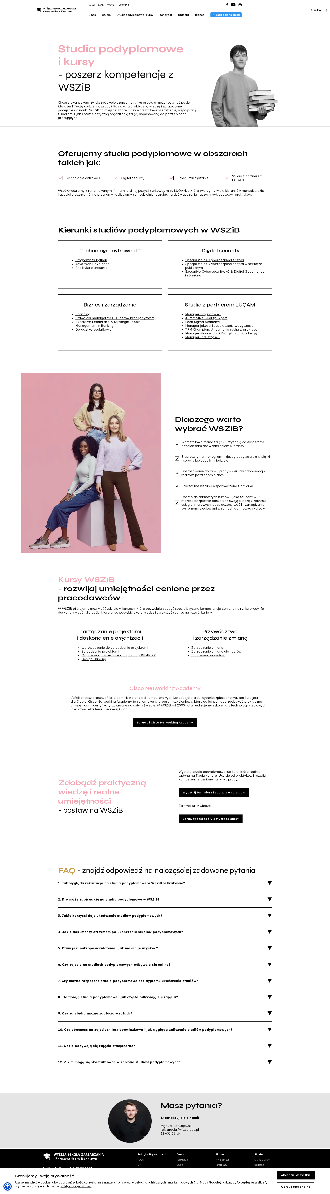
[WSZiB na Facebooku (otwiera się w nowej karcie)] (227, 4)
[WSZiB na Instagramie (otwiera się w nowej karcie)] (240, 4)
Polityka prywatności (76, 1186)
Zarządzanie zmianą (207, 647)
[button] (7, 1186)
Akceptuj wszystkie (296, 1175)
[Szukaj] (324, 10)
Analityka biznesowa (91, 268)
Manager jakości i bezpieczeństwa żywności (219, 326)
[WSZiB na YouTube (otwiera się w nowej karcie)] (233, 4)
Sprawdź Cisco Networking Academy (165, 722)
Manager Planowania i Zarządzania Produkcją (221, 333)
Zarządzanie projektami (100, 651)
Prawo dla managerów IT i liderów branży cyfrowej (115, 318)
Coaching (82, 314)
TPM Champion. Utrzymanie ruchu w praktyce (221, 329)
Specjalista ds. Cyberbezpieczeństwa (214, 260)
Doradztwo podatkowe (93, 329)
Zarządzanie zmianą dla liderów (216, 651)
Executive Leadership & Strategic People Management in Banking (108, 324)
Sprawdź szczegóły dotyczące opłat (211, 819)
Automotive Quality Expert (206, 318)
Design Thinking (94, 659)
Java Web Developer (92, 264)
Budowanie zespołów (208, 655)
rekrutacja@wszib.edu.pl (180, 1129)
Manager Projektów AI (203, 314)
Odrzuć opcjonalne (295, 1186)
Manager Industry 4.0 (202, 337)
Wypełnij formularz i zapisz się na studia (214, 792)
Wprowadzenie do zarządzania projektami (115, 647)
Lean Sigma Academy (202, 322)
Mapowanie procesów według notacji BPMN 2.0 (119, 655)
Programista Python (91, 260)
